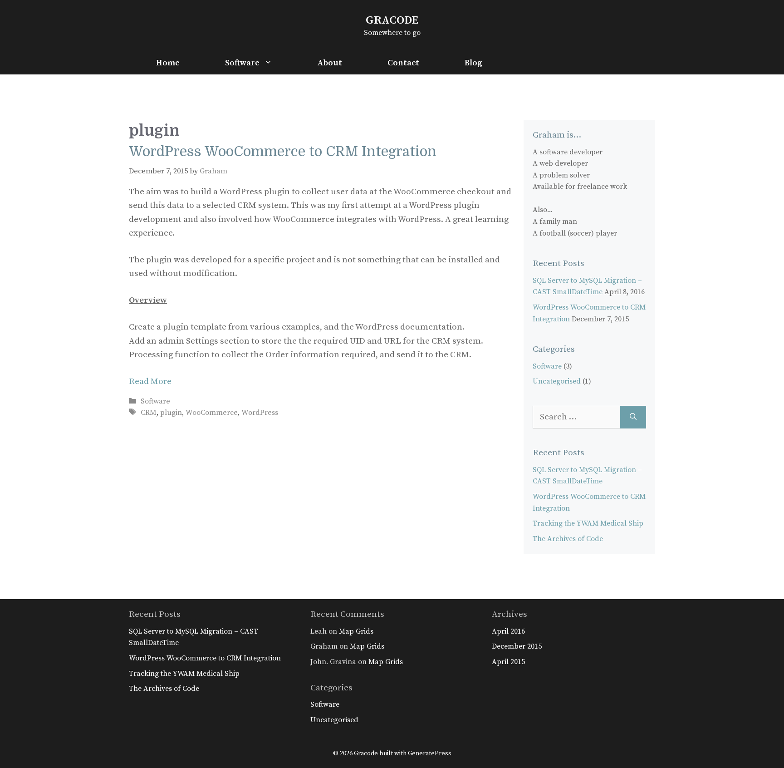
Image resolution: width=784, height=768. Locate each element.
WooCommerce (212, 412)
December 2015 (517, 646)
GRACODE (392, 20)
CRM (149, 412)
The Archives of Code (568, 538)
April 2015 (508, 661)
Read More (150, 381)
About (330, 63)
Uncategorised (557, 381)
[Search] (633, 417)
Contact (403, 63)
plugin (171, 412)
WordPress (259, 412)
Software (242, 63)
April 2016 (508, 631)
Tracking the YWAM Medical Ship (588, 523)
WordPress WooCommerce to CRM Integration (282, 151)
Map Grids (356, 631)
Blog (473, 63)
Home (168, 63)
